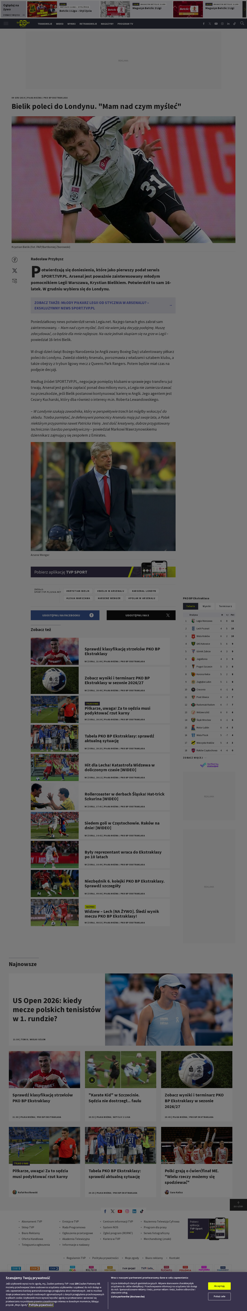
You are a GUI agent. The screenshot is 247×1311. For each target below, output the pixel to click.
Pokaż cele (219, 1296)
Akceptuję (219, 1286)
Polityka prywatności (41, 1304)
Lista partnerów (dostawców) (128, 1296)
